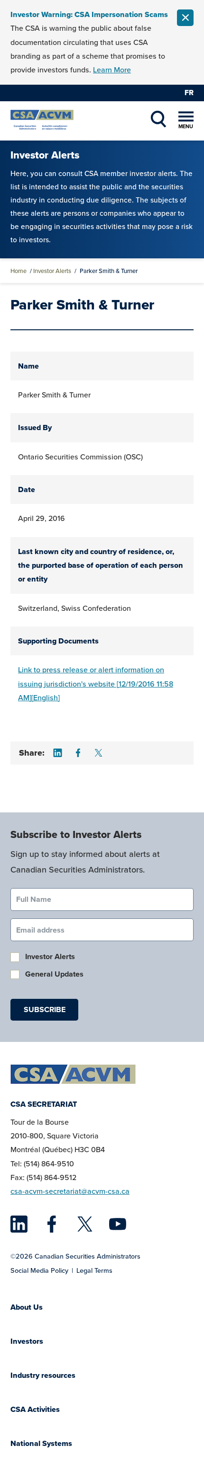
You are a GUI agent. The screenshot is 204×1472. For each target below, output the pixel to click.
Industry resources (42, 1375)
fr (189, 92)
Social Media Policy (39, 1270)
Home (18, 270)
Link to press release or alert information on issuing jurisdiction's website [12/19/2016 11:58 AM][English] (95, 683)
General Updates (54, 974)
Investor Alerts (52, 270)
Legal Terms (94, 1270)
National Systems (41, 1443)
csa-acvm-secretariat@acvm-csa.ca (70, 1191)
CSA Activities (35, 1409)
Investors (26, 1341)
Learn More (112, 69)
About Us (26, 1307)
